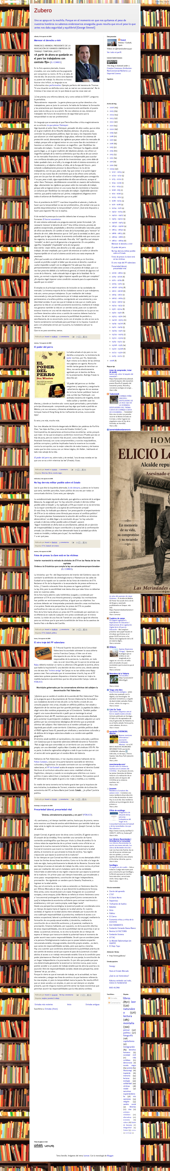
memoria (126, 1076)
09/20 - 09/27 (118, 215)
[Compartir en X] (82, 337)
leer (133, 1002)
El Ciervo (113, 916)
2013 (112, 154)
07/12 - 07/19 (117, 280)
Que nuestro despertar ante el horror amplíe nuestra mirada (120, 713)
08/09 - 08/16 (117, 237)
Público (112, 913)
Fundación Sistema (116, 934)
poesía (129, 1068)
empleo (44, 998)
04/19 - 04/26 (117, 323)
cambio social (129, 1104)
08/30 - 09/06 (118, 226)
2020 (112, 129)
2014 (112, 151)
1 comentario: (63, 469)
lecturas (126, 1078)
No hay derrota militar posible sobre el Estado (57, 482)
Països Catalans (40, 761)
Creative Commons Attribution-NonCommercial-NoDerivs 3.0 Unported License (119, 71)
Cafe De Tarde (115, 709)
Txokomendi (114, 394)
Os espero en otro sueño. (118, 867)
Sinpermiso (113, 901)
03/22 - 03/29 (118, 338)
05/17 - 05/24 (117, 309)
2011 (111, 161)
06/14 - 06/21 (117, 295)
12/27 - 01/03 (117, 172)
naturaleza (129, 1010)
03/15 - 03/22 (117, 342)
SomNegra (113, 865)
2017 (112, 140)
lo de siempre (74, 487)
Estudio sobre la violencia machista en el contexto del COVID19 (119, 768)
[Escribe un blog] (79, 337)
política (54, 633)
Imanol (123, 40)
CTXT (111, 894)
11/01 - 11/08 (116, 194)
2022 (112, 122)
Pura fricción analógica (118, 692)
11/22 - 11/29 (116, 186)
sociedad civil (129, 1055)
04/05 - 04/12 (117, 331)
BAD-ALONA (114, 988)
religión (126, 1101)
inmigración (129, 1046)
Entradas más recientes (44, 1004)
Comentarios (115, 1003)
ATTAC (112, 937)
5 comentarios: (64, 799)
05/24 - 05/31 (117, 305)
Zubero (43, 10)
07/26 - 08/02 (118, 273)
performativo (55, 85)
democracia (127, 1063)
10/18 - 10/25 (117, 201)
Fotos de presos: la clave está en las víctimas (56, 555)
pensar (126, 1030)
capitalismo (128, 1041)
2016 (112, 143)
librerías (45, 473)
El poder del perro (43, 346)
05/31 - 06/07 (117, 302)
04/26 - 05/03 (118, 320)
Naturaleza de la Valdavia (119, 673)
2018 (112, 136)
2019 (112, 133)
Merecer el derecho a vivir (47, 40)
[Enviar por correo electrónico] (77, 337)
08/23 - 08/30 (118, 230)
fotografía (128, 1035)
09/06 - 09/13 (118, 222)
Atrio (111, 910)
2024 (112, 115)
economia (126, 1120)
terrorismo (55, 546)
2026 (112, 107)
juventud (51, 998)
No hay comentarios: (67, 995)
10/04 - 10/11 (117, 208)
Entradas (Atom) (51, 1009)
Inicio (69, 1004)
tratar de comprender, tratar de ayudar (120, 371)
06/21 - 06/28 (117, 291)
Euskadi (48, 546)
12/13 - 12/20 (117, 179)
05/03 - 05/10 (117, 316)
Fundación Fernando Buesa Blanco (122, 928)
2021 (112, 125)
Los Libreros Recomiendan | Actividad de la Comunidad (120, 840)
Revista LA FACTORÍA (118, 931)
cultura (125, 1122)
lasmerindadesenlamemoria (119, 430)
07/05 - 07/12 (117, 284)
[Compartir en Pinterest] (86, 337)
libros (50, 473)
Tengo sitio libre (115, 690)
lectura (127, 1016)
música (133, 1130)
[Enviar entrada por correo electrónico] (73, 337)
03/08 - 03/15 (117, 345)
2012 (112, 158)
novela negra (57, 473)
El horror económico (51, 219)
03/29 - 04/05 (118, 334)
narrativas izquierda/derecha (129, 1094)
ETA (43, 546)
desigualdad (127, 1128)
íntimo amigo (55, 670)
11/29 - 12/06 (117, 183)
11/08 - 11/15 (116, 190)
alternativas (127, 1117)
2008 (112, 360)
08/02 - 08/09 (118, 241)
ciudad (125, 1089)
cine (129, 1109)
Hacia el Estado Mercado (119, 971)
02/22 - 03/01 (117, 352)
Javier (69, 358)
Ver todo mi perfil (114, 52)
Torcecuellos (124, 676)
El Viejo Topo (114, 946)
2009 (112, 169)
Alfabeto (112, 647)
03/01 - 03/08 (117, 349)
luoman (86, 1156)
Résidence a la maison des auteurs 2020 (118, 792)
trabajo (56, 998)
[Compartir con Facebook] (84, 337)
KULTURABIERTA (116, 925)
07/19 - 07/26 (117, 277)
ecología (126, 1081)
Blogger (110, 1156)
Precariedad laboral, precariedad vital (53, 809)
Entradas (113, 998)
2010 (112, 165)
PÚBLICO (38, 682)
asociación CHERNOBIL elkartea (118, 732)
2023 (112, 118)
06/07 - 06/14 (117, 298)
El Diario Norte (115, 897)
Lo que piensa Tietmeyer (57, 125)
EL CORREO (56, 62)
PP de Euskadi (53, 767)
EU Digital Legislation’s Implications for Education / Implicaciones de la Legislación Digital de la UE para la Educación (120, 625)
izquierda (126, 1073)
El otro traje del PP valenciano (49, 642)
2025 (112, 111)
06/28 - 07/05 (117, 287)
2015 (112, 147)
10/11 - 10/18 (116, 204)
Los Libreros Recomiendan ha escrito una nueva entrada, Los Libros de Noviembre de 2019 (120, 845)
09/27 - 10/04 (117, 212)
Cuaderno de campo (117, 618)
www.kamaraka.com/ (117, 764)
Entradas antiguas (92, 1004)
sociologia (128, 1133)
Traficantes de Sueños (118, 904)
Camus (125, 1130)
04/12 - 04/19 (117, 327)
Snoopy (112, 966)
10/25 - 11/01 (116, 197)
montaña (128, 1023)
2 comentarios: (64, 337)
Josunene (112, 788)
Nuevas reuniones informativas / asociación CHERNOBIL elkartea (125, 740)
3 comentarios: (64, 542)
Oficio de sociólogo (117, 810)
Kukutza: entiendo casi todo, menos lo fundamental (120, 981)
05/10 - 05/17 (117, 313)
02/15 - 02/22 (117, 356)
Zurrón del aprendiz (117, 891)
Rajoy (36, 664)
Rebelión (112, 907)
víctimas (126, 1086)
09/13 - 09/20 (117, 219)
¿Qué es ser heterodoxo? (119, 976)
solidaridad (127, 1083)
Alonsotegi (127, 1070)
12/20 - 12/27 (117, 175)
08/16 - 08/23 (117, 233)
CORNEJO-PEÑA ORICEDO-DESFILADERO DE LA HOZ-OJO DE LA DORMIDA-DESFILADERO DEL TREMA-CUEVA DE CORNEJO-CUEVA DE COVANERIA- (121, 404)
